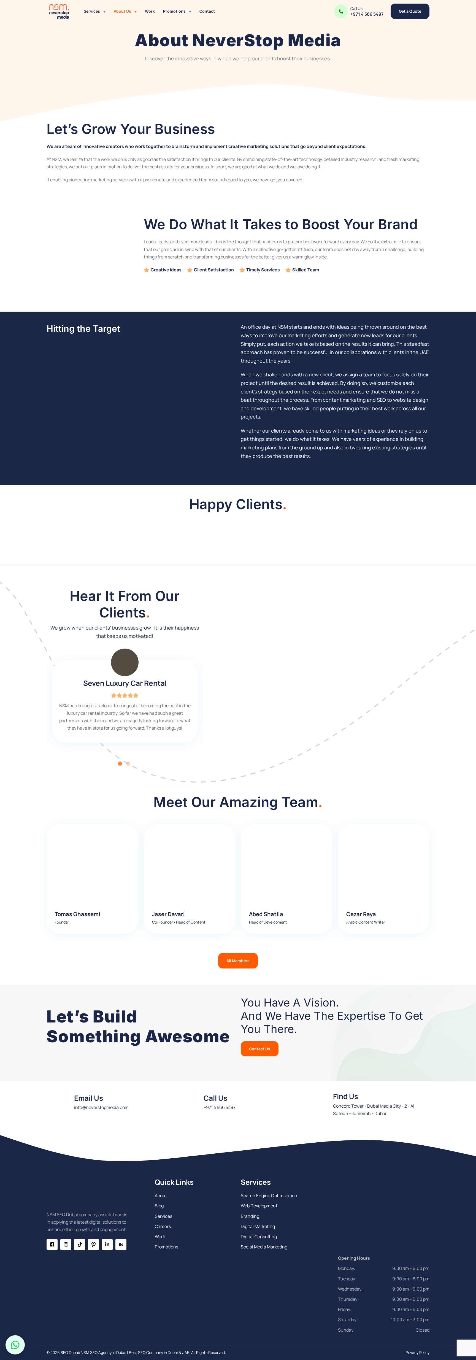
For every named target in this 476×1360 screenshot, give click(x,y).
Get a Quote (410, 11)
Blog (159, 1206)
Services (92, 11)
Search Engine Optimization (269, 1195)
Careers (163, 1226)
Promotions (174, 11)
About (161, 1195)
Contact (207, 11)
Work (150, 11)
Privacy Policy (417, 1352)
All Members (238, 960)
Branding (250, 1216)
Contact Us (259, 1048)
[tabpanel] (125, 704)
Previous (42, 704)
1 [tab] (120, 764)
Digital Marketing (258, 1226)
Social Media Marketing (264, 1247)
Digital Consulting (259, 1237)
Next (207, 704)
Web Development (259, 1206)
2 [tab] (129, 764)
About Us (122, 11)
